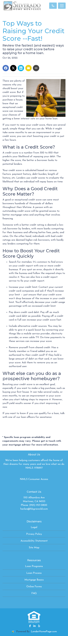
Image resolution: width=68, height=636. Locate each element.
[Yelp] (39, 626)
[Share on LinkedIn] (21, 68)
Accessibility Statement (34, 541)
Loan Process (34, 573)
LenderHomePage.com (44, 631)
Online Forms (34, 586)
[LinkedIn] (34, 626)
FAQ (34, 593)
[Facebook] (30, 626)
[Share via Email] (28, 68)
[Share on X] (13, 68)
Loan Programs (34, 566)
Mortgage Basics (34, 580)
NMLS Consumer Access (34, 479)
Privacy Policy (34, 534)
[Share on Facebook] (6, 68)
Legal (34, 527)
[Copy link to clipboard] (36, 68)
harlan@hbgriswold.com (34, 509)
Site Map (34, 547)
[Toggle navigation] (62, 6)
